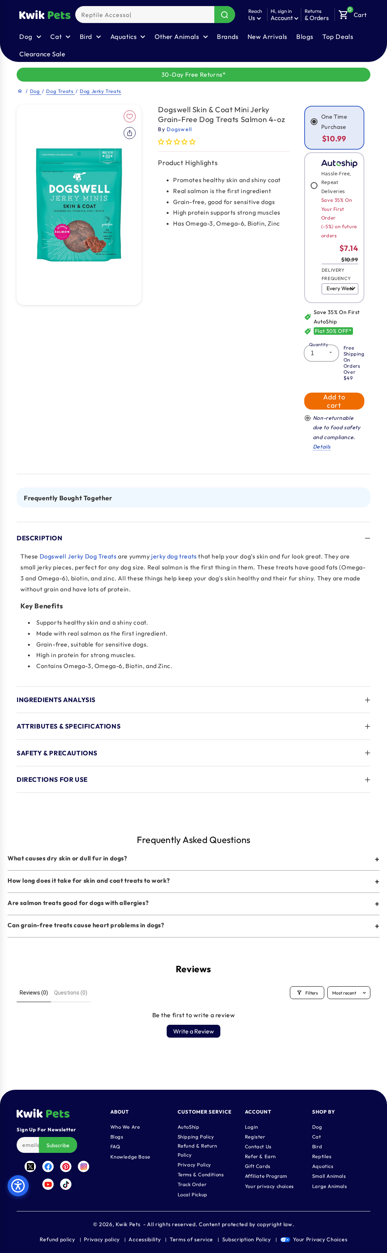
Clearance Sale (42, 54)
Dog (35, 91)
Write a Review (193, 1031)
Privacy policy (102, 1239)
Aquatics (323, 1166)
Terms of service (191, 1239)
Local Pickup (192, 1194)
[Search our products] (224, 14)
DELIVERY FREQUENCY (336, 274)
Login (251, 1127)
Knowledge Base (130, 1157)
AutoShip (189, 1127)
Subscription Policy (246, 1239)
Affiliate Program (266, 1176)
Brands (227, 36)
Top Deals (337, 36)
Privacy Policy (194, 1165)
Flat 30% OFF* (333, 331)
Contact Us (258, 1146)
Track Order (192, 1184)
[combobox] (155, 14)
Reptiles (322, 1156)
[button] (352, 13)
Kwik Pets (128, 1224)
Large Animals (329, 1186)
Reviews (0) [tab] (34, 993)
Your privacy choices (269, 1186)
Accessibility (144, 1239)
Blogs (304, 36)
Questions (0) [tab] (70, 993)
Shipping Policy (196, 1137)
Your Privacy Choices (320, 1239)
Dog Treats (60, 91)
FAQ (115, 1146)
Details (322, 446)
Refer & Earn (260, 1156)
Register (255, 1137)
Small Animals (329, 1176)
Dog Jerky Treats (100, 91)
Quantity (318, 344)
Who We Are (125, 1127)
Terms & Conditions (201, 1174)
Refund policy (57, 1239)
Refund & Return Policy (197, 1150)
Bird (317, 1146)
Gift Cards (258, 1166)
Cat (316, 1137)
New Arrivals (267, 36)
